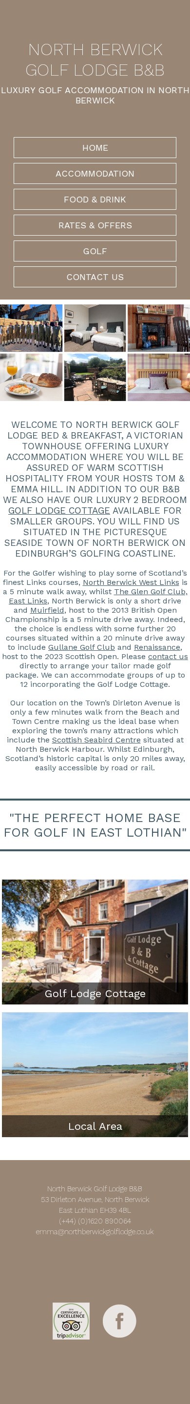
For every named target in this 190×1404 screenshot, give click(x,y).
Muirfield (47, 610)
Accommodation (95, 173)
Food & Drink (95, 199)
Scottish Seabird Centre (96, 739)
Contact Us (95, 277)
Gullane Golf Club (81, 647)
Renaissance (157, 647)
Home (95, 147)
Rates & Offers (95, 225)
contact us (168, 656)
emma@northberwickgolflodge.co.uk (94, 1231)
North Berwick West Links (131, 582)
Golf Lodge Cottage (59, 510)
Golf (95, 251)
